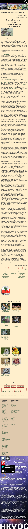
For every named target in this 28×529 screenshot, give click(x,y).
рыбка (20, 268)
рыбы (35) (4, 384)
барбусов (6, 54)
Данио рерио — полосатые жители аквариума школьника (5, 425)
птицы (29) (16, 384)
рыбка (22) (4, 388)
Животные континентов (13, 421)
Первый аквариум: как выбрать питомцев (5, 405)
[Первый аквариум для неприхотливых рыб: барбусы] (7, 32)
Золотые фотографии (13, 416)
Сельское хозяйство (20, 462)
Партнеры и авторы (20, 459)
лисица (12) (17, 391)
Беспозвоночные (14, 414)
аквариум (11, 268)
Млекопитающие (14, 403)
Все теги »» (14, 393)
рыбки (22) (13, 386)
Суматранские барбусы (7, 79)
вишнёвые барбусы (13, 88)
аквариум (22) (20, 386)
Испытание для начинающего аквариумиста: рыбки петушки (5, 451)
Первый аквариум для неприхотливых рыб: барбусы (5, 420)
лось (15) (24, 388)
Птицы (12, 404)
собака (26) (7, 386)
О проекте (17, 458)
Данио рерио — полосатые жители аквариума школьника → (22, 274)
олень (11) (24, 391)
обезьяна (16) (17, 388)
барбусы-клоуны (5, 82)
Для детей (13, 407)
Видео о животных (13, 419)
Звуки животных (13, 423)
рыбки (16, 268)
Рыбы (12, 413)
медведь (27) (23, 384)
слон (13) (4, 391)
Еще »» (14, 342)
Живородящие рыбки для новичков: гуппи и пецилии (5, 410)
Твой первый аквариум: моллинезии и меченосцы (5, 415)
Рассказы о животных (13, 406)
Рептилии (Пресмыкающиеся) (15, 409)
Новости (17, 460)
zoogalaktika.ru (15, 505)
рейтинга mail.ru (15, 488)
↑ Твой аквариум (13, 272)
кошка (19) (10, 388)
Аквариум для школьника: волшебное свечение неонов (5, 436)
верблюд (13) (10, 391)
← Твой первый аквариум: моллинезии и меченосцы (5, 274)
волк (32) (10, 384)
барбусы (25, 268)
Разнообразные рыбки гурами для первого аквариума (5, 446)
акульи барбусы (23, 84)
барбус (25, 269)
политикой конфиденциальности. (8, 518)
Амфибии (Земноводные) (14, 412)
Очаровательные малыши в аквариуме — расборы (6, 441)
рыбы (7, 268)
